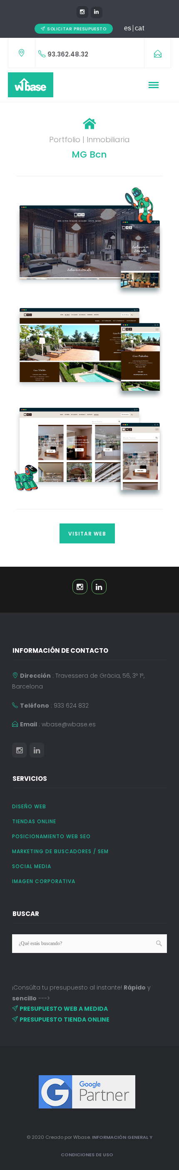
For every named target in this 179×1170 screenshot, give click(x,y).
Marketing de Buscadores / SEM (60, 851)
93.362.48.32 (67, 54)
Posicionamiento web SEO (51, 836)
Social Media (31, 866)
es (128, 28)
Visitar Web (87, 533)
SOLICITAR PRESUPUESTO (77, 29)
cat (139, 28)
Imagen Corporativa (43, 881)
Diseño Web (29, 806)
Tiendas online (34, 821)
